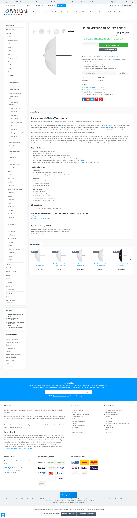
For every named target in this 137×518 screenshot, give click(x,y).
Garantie (108, 417)
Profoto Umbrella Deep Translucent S (40, 265)
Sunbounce (11, 185)
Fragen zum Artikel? (112, 56)
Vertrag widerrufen (68, 495)
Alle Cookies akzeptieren (87, 514)
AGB (7, 363)
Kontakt (8, 351)
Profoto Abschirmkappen (16, 126)
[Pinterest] (96, 99)
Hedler (9, 182)
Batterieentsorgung (111, 412)
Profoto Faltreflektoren (15, 122)
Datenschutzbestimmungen (61, 396)
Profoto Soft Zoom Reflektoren (14, 103)
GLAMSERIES (11, 253)
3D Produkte (10, 290)
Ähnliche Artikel (35, 244)
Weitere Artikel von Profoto (41, 218)
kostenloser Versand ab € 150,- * (16, 315)
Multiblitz (10, 178)
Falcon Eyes (11, 231)
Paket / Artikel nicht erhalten (81, 414)
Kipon (9, 203)
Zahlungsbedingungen (79, 421)
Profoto (10, 75)
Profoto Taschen (13, 161)
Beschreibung (34, 112)
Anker (9, 36)
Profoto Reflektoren (14, 108)
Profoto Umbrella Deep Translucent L (80, 265)
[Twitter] (92, 99)
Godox (9, 171)
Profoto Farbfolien (14, 119)
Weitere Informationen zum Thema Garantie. (18, 449)
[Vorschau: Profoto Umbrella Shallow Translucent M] (34, 31)
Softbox (82, 160)
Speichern (123, 73)
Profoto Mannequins (14, 164)
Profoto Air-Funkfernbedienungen (14, 141)
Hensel (9, 72)
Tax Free (74, 419)
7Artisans (10, 192)
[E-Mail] (101, 99)
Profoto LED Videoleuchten (16, 79)
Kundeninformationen (13, 342)
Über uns (9, 345)
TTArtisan (10, 200)
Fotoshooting (10, 29)
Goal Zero (10, 214)
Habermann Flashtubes (14, 189)
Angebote (9, 293)
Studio (8, 264)
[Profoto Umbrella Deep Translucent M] (60, 255)
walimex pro (11, 224)
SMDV (9, 51)
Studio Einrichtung (77, 417)
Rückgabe (75, 428)
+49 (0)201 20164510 (13, 467)
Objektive (9, 268)
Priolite (9, 175)
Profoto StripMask (14, 111)
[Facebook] (84, 99)
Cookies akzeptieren (68, 514)
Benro (9, 54)
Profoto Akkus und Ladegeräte (13, 147)
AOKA (9, 44)
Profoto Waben (13, 115)
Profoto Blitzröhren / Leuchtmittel (14, 153)
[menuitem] (15, 5)
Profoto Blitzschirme (15, 93)
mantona (10, 228)
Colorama (10, 217)
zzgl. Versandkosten (123, 36)
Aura (9, 47)
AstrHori (10, 196)
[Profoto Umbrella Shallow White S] (121, 255)
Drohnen (9, 282)
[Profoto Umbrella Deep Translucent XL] (101, 255)
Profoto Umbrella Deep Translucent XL (101, 265)
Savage (9, 221)
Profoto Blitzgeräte (14, 82)
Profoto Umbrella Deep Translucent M (60, 265)
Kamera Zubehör (11, 271)
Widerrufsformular (78, 432)
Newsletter (108, 421)
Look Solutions (12, 238)
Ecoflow (9, 65)
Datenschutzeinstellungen (50, 514)
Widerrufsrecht (11, 357)
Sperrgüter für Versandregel (10, 302)
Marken (8, 33)
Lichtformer (108, 128)
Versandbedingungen (13, 354)
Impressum (9, 366)
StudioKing (11, 235)
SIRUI (9, 68)
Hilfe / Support (10, 348)
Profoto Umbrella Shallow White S (122, 265)
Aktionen (9, 297)
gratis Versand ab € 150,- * (13, 2)
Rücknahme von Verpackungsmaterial (117, 423)
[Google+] (88, 99)
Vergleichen (87, 56)
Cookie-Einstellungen (12, 339)
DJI (8, 61)
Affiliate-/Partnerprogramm (113, 410)
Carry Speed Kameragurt (15, 58)
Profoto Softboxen (14, 89)
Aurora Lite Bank (12, 40)
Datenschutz (10, 360)
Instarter (10, 256)
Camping (9, 286)
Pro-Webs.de (83, 502)
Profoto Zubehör (13, 136)
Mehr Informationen (98, 509)
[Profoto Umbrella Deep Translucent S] (40, 255)
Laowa (9, 245)
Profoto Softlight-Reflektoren (14, 98)
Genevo (9, 260)
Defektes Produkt (77, 410)
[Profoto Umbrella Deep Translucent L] (80, 255)
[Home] (33, 12)
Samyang (10, 242)
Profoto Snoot (13, 129)
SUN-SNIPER (11, 210)
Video (8, 275)
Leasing (74, 412)
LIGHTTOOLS (11, 207)
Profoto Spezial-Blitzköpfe (16, 133)
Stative (8, 279)
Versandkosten (32, 499)
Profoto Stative (13, 157)
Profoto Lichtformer (14, 86)
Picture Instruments (13, 249)
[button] (108, 50)
